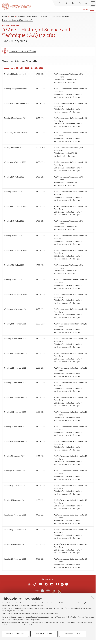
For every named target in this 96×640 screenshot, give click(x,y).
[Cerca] (60, 3)
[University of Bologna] (16, 6)
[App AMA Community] (59, 590)
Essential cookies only (15, 633)
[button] (63, 9)
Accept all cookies (72, 633)
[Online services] (73, 3)
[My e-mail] (86, 3)
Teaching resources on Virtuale (22, 50)
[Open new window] (29, 584)
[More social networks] (66, 584)
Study (12, 16)
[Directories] (66, 3)
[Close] (92, 597)
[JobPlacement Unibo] (53, 590)
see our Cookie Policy (26, 625)
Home (4, 16)
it (93, 3)
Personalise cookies (44, 633)
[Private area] (80, 3)
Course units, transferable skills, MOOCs (33, 16)
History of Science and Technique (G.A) (17, 20)
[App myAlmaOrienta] (48, 590)
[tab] (93, 3)
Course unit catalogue (60, 16)
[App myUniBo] (42, 590)
